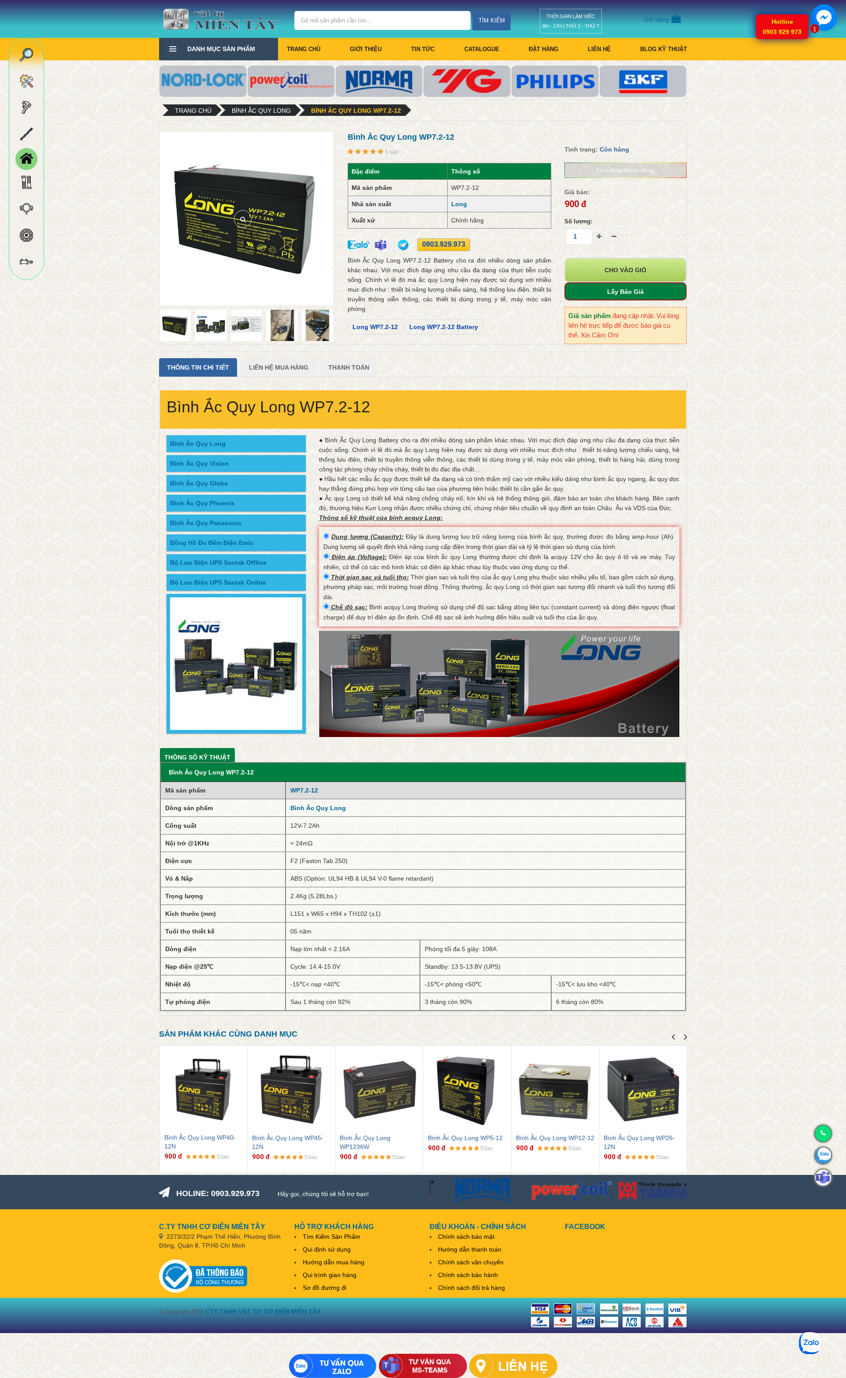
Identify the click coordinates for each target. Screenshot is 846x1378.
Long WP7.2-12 (375, 326)
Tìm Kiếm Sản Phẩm (331, 1236)
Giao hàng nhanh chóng (625, 170)
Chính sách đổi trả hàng (471, 1287)
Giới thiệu (366, 49)
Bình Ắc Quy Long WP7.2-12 (356, 110)
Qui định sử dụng (327, 1249)
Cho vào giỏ (625, 270)
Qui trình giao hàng (329, 1274)
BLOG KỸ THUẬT (663, 49)
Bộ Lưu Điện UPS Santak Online (218, 582)
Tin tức (422, 49)
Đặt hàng (543, 49)
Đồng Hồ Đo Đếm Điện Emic (211, 542)
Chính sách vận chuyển (471, 1262)
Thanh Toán (348, 367)
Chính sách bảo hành (468, 1274)
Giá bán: (577, 192)
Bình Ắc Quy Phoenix (202, 503)
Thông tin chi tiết (198, 367)
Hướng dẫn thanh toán (469, 1249)
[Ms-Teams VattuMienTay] (423, 1366)
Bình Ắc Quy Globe (199, 483)
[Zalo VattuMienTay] (333, 1366)
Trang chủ (303, 49)
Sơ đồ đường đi (324, 1287)
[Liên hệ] (513, 1366)
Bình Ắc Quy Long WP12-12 (555, 1137)
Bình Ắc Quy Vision (199, 463)
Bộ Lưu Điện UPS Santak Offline (218, 562)
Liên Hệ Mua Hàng (278, 367)
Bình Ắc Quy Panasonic (205, 522)
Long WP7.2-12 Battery (443, 326)
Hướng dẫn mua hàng (333, 1262)
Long (459, 203)
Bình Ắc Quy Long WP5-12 (465, 1137)
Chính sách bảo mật (466, 1236)
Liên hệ (599, 49)
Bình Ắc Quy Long (261, 110)
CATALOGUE (481, 49)
